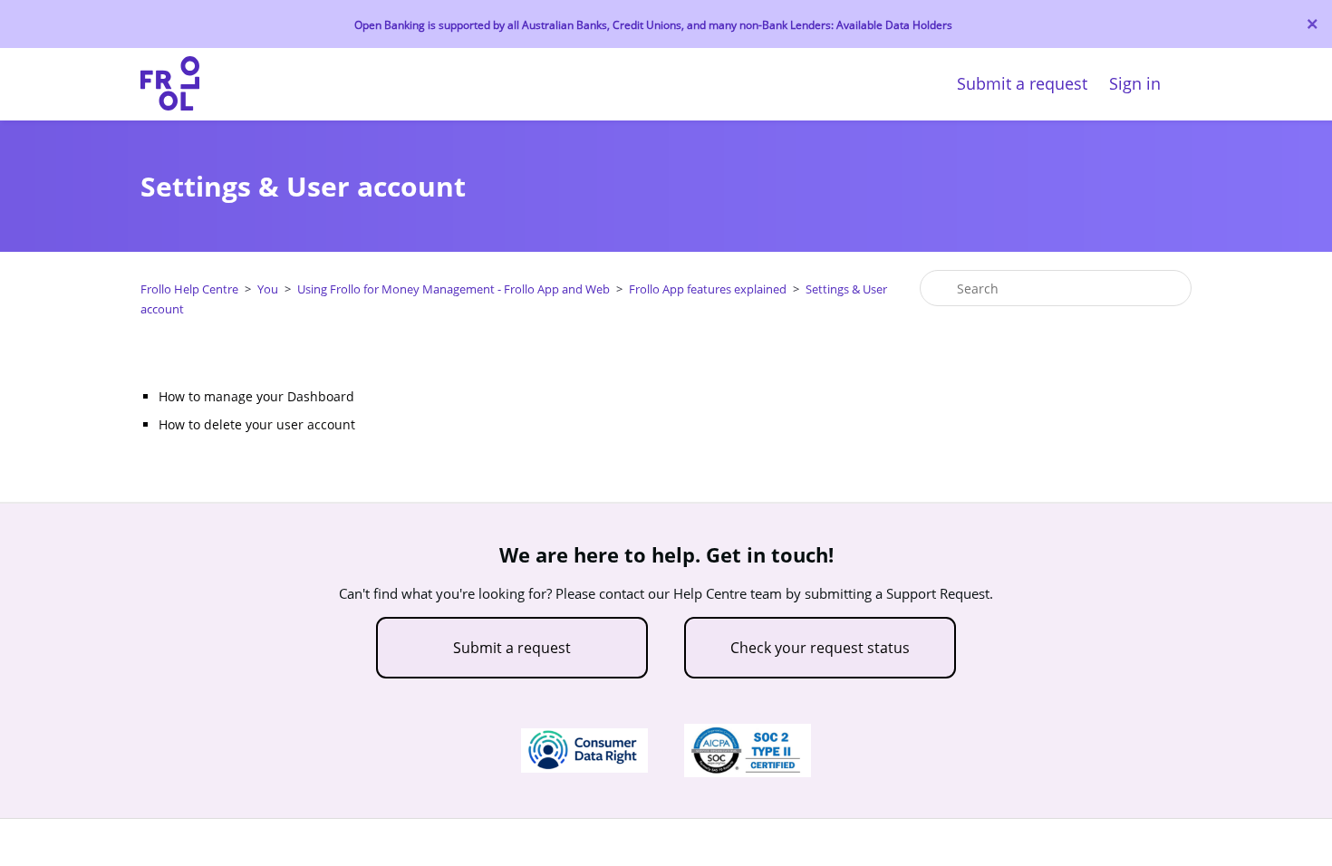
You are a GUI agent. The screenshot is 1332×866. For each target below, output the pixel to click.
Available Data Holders (894, 25)
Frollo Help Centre (189, 289)
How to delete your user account (257, 424)
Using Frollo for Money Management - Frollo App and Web (453, 289)
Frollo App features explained (708, 289)
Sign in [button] (1135, 83)
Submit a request (1022, 83)
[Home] (169, 105)
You (267, 289)
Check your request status (820, 648)
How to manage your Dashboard (256, 396)
